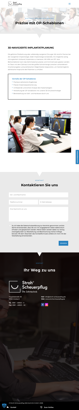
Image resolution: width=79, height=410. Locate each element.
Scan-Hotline (48, 407)
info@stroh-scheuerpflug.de (55, 297)
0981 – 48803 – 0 (18, 303)
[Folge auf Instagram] (46, 304)
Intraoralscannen (77, 157)
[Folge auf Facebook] (42, 304)
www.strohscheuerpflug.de (55, 299)
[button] (4, 405)
